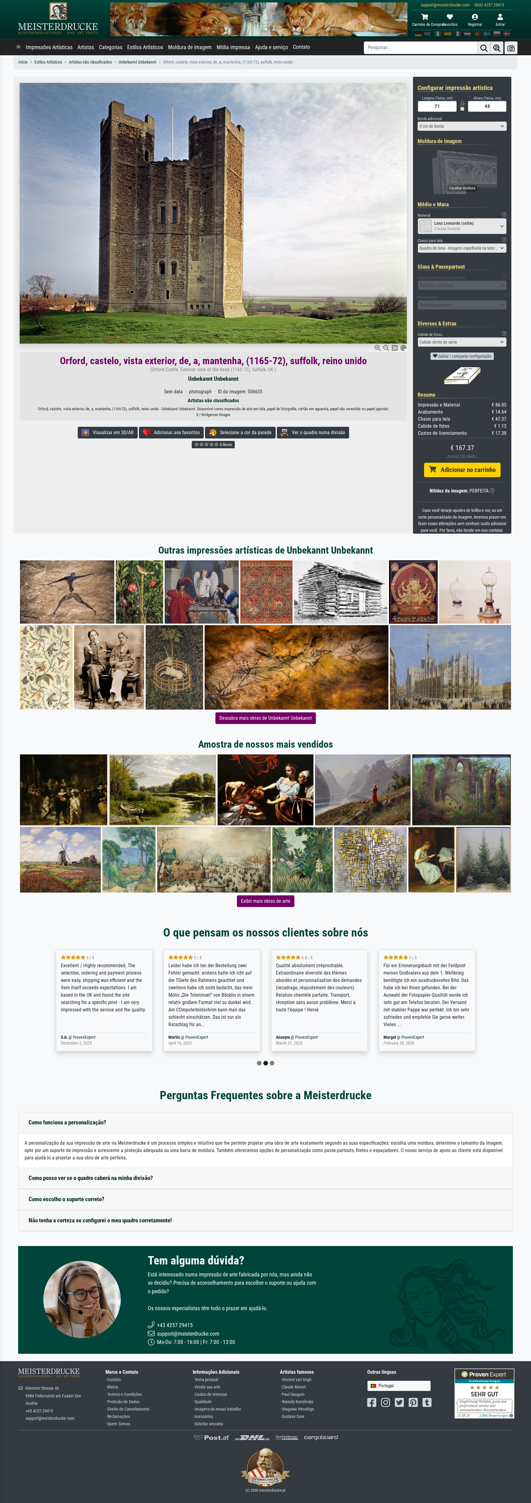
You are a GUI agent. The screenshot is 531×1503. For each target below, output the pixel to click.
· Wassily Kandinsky (296, 1401)
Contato (301, 47)
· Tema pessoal (205, 1379)
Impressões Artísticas (49, 47)
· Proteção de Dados (122, 1401)
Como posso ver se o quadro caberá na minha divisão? (91, 1178)
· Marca (111, 1387)
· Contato (113, 1379)
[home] (18, 47)
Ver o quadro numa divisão (316, 432)
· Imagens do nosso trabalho (217, 1409)
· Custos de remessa (210, 1394)
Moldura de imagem (190, 47)
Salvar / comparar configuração (464, 356)
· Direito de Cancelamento (127, 1409)
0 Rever (225, 444)
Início (23, 62)
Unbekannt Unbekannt (137, 62)
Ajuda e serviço (271, 47)
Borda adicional (430, 118)
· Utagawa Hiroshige (297, 1409)
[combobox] (462, 126)
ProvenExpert (94, 1037)
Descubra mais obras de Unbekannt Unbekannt (265, 718)
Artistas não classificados (90, 62)
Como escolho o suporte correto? (66, 1199)
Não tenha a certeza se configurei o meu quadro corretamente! (100, 1220)
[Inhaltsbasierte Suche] (496, 47)
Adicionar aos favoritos (175, 432)
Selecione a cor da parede (244, 432)
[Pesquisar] (484, 47)
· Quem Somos (117, 1424)
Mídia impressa (233, 47)
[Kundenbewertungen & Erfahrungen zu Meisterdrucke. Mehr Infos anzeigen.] (484, 1393)
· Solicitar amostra (208, 1424)
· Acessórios (203, 1416)
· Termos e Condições (123, 1394)
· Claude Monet (293, 1387)
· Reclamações (117, 1416)
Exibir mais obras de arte (265, 901)
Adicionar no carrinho (466, 469)
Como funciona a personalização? (67, 1122)
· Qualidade (202, 1401)
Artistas (85, 47)
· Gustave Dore (292, 1416)
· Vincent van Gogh (296, 1379)
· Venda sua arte (206, 1387)
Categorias (110, 47)
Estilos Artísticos (145, 47)
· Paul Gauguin (292, 1394)
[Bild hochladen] (511, 47)
